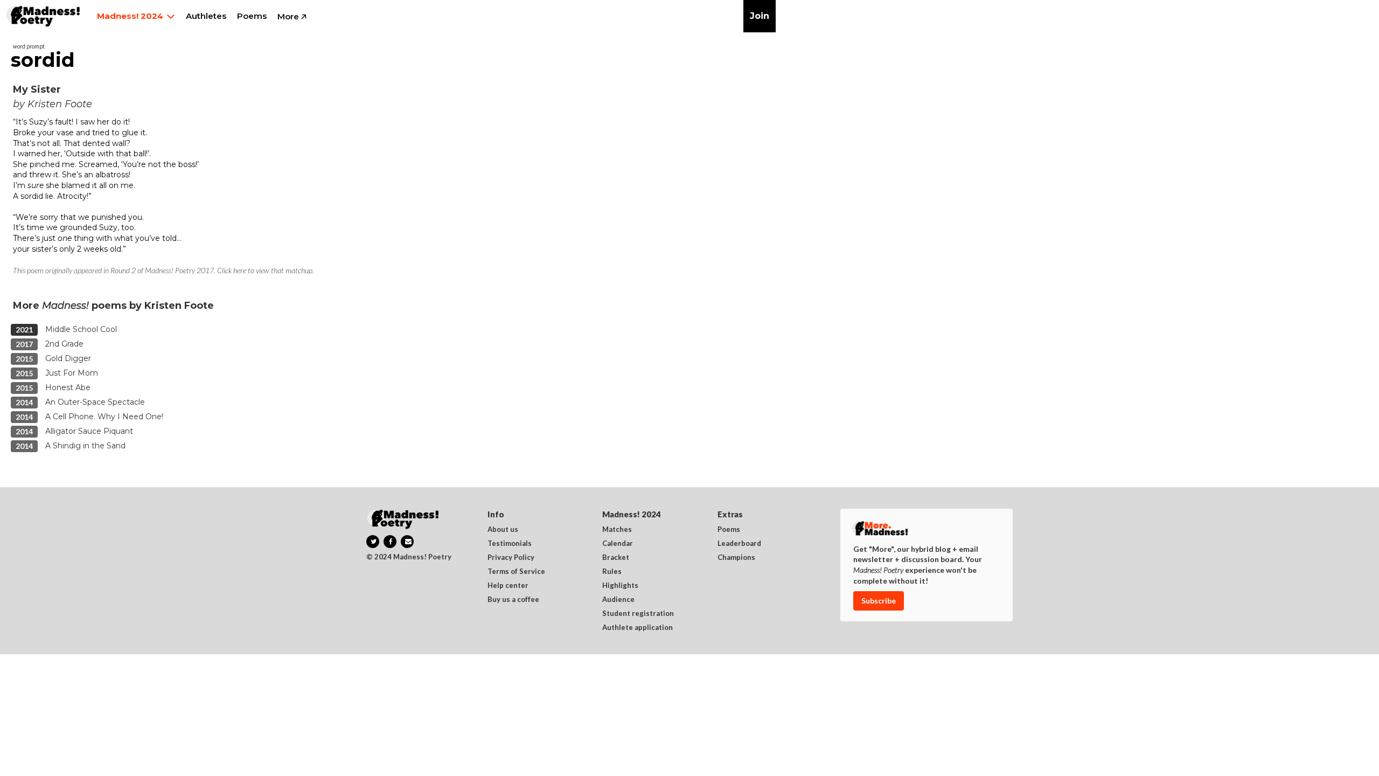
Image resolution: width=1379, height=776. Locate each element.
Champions (736, 558)
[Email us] (407, 541)
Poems (729, 530)
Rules (612, 572)
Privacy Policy (510, 558)
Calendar (617, 544)
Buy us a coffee (513, 600)
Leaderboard (739, 544)
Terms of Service (516, 572)
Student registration (638, 614)
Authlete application (637, 628)
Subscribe (878, 600)
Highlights (620, 586)
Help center (507, 586)
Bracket (615, 558)
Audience (618, 600)
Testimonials (509, 544)
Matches (617, 530)
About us (502, 530)
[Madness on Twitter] (372, 541)
